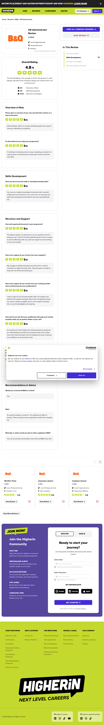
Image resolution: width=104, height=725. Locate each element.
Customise (50, 375)
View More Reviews (10, 513)
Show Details (87, 369)
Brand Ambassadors (51, 648)
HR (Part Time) (10, 481)
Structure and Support (74, 61)
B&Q (32, 37)
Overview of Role (72, 53)
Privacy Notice (81, 608)
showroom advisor (45, 481)
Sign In (96, 11)
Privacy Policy (68, 640)
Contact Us (29, 636)
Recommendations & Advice (76, 66)
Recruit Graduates (50, 644)
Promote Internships (51, 636)
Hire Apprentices (50, 640)
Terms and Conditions (71, 636)
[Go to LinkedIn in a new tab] (55, 718)
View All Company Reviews (80, 29)
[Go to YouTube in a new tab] (69, 718)
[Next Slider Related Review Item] (100, 462)
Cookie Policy (68, 644)
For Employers (82, 11)
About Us (85, 636)
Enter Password (60, 572)
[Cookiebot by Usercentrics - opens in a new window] (87, 348)
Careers (85, 644)
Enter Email (58, 560)
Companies (9, 644)
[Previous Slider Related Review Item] (95, 462)
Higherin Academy (89, 640)
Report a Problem (31, 640)
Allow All (81, 375)
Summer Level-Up (11, 667)
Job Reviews (10, 640)
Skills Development (73, 57)
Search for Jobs (10, 636)
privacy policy (27, 361)
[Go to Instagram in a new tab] (60, 718)
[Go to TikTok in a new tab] (64, 718)
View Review (10, 501)
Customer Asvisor (79, 481)
